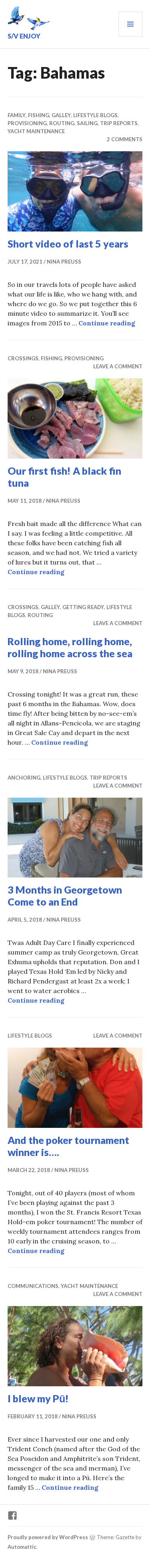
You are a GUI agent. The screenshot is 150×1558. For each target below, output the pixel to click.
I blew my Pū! (38, 1398)
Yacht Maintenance (36, 131)
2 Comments (124, 139)
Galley (61, 115)
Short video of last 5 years (68, 244)
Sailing (87, 123)
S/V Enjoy (24, 36)
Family (17, 115)
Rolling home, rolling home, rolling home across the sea (70, 647)
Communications (33, 1286)
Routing (61, 123)
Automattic (22, 1547)
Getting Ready (83, 607)
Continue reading (106, 323)
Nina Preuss (64, 261)
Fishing (38, 115)
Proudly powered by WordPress (48, 1537)
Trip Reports (119, 123)
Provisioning (27, 123)
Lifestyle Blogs (95, 115)
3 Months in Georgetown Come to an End (65, 896)
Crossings (23, 358)
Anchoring (24, 777)
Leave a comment (117, 366)
